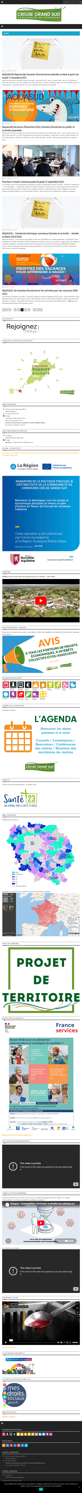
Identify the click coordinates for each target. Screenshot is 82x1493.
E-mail (7, 416)
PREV (5, 309)
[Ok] (79, 1487)
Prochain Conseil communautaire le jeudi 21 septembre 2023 (33, 181)
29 (34, 309)
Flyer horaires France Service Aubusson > (17, 1135)
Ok (41, 1489)
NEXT (40, 309)
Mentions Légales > (9, 1417)
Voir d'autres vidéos (8, 1347)
